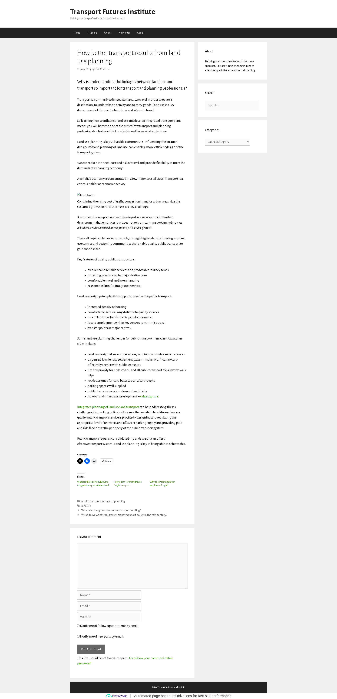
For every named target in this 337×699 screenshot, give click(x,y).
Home (77, 32)
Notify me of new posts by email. (102, 636)
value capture (149, 396)
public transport (91, 501)
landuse (86, 505)
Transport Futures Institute (112, 12)
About (140, 32)
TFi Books (92, 32)
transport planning (113, 501)
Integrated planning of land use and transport (108, 407)
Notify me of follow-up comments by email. (109, 626)
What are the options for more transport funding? (111, 510)
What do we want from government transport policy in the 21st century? (124, 514)
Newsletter (124, 32)
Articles (108, 32)
